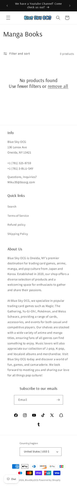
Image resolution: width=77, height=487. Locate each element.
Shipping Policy (17, 234)
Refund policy (16, 224)
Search (11, 206)
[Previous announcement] (7, 5)
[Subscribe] (58, 400)
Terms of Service (18, 215)
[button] (8, 17)
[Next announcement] (70, 5)
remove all (58, 86)
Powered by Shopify (50, 480)
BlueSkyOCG (31, 480)
